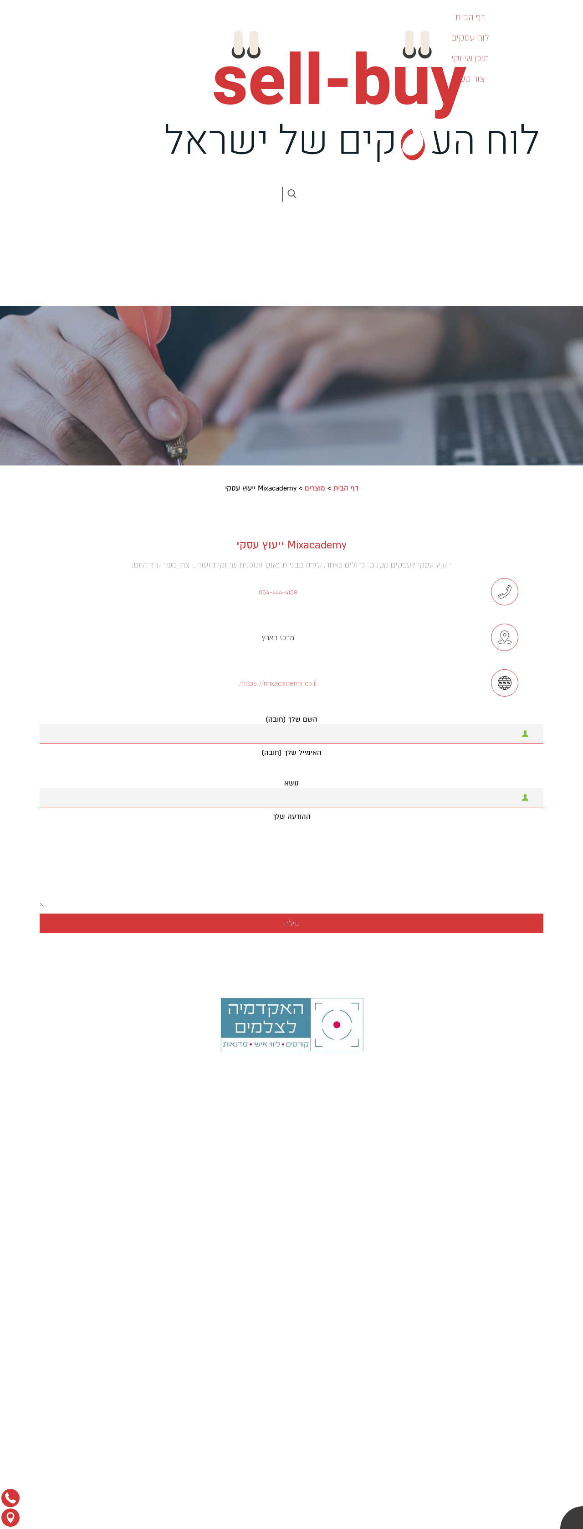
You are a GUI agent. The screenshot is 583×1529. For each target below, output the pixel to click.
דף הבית (345, 488)
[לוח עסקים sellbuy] (346, 96)
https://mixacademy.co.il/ (278, 683)
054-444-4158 (278, 592)
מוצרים (315, 488)
